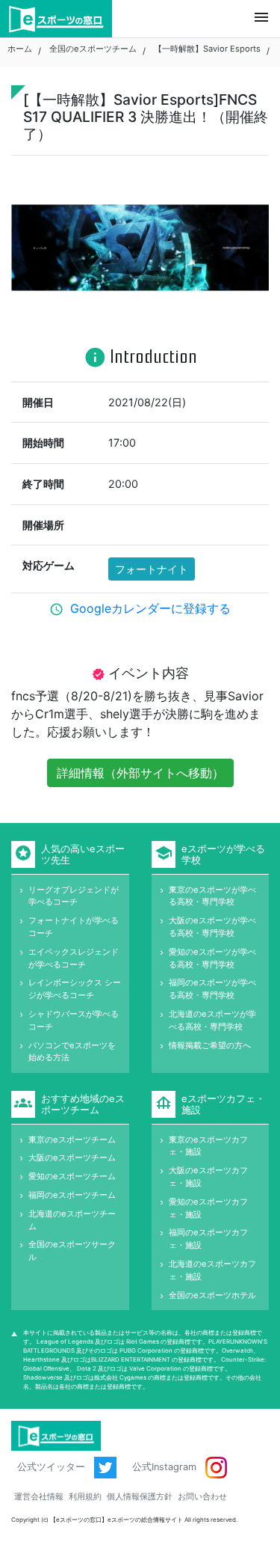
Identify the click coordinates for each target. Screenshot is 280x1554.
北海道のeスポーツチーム (72, 1220)
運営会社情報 (38, 1496)
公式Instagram (165, 1466)
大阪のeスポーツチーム (72, 1157)
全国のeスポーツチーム (93, 48)
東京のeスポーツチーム (72, 1139)
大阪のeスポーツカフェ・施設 (208, 1176)
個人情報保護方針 (139, 1496)
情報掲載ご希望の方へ (210, 1045)
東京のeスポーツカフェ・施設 (208, 1145)
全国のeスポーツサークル (72, 1250)
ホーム (19, 48)
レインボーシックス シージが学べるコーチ (74, 988)
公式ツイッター (52, 1466)
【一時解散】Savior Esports (207, 48)
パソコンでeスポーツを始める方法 (72, 1051)
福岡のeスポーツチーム (72, 1195)
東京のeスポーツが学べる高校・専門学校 (212, 896)
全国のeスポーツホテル (212, 1295)
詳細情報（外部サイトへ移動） (140, 772)
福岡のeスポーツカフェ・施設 (208, 1238)
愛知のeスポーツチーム (72, 1176)
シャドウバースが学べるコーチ (73, 1020)
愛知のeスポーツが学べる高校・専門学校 (212, 958)
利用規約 (85, 1496)
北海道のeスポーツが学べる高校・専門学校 (212, 1020)
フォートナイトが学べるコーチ (73, 926)
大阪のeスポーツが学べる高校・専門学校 (212, 926)
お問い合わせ (202, 1496)
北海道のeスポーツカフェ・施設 (212, 1270)
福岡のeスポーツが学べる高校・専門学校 (212, 988)
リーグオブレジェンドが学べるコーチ (73, 896)
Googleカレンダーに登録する (150, 608)
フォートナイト (151, 569)
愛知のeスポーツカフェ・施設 (208, 1208)
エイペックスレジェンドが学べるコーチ (73, 958)
